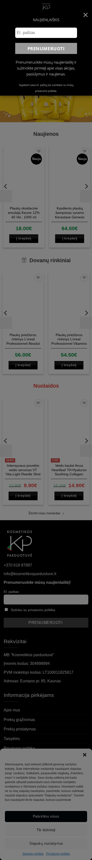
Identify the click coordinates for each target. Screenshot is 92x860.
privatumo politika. (46, 91)
